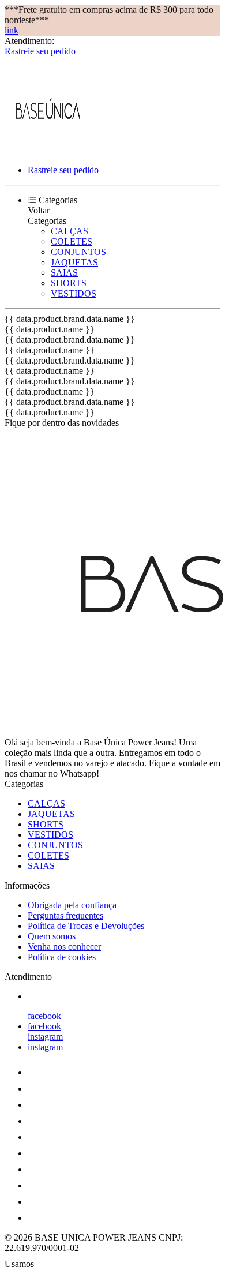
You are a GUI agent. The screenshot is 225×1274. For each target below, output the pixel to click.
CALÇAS (69, 231)
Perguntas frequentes (65, 915)
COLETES (71, 241)
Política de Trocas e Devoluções (86, 926)
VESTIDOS (73, 293)
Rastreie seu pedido (40, 51)
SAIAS (64, 273)
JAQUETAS (74, 262)
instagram (45, 1036)
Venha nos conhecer (64, 946)
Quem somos (52, 936)
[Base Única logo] (48, 150)
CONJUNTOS (78, 252)
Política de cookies (62, 957)
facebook (44, 1016)
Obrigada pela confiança (72, 905)
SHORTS (69, 283)
